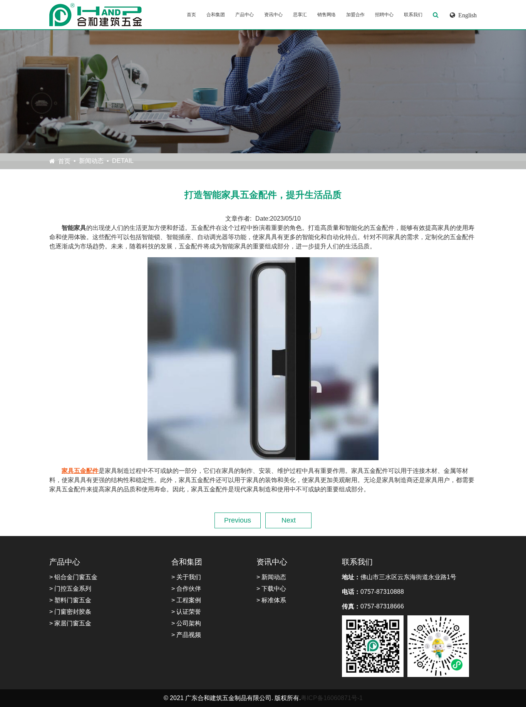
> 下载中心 (271, 588)
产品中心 (244, 14)
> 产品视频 (186, 635)
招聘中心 (384, 14)
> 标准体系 (271, 600)
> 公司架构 (186, 623)
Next (288, 520)
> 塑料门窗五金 (70, 600)
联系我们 (413, 14)
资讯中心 (273, 14)
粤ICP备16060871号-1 (332, 698)
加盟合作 (355, 14)
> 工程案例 (186, 600)
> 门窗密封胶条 (70, 611)
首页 (191, 14)
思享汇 (300, 14)
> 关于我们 (186, 577)
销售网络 (326, 14)
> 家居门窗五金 (70, 623)
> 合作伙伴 (186, 588)
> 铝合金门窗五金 (73, 577)
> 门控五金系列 (70, 588)
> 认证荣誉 (186, 611)
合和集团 (215, 14)
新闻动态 (91, 160)
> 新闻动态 (271, 577)
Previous (237, 520)
